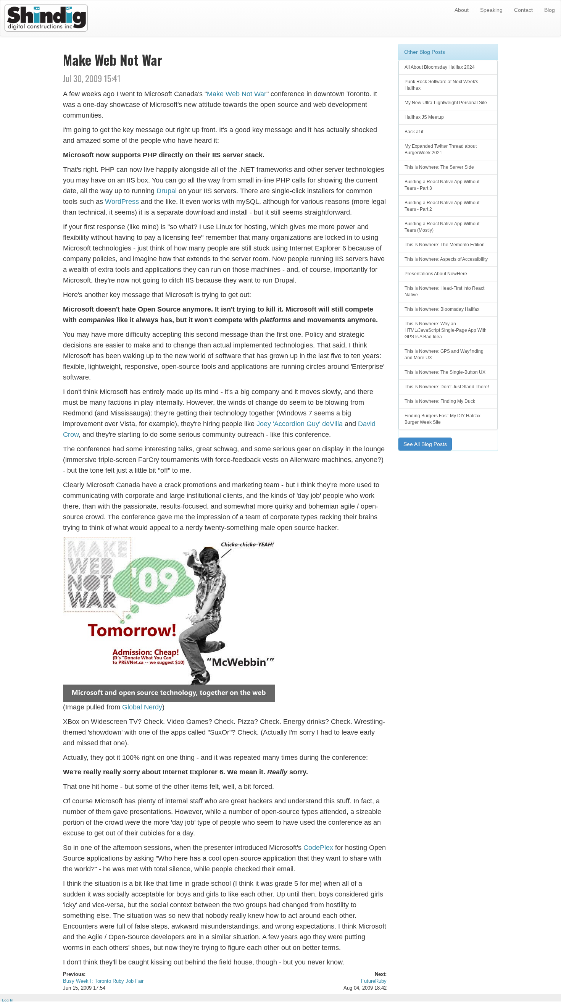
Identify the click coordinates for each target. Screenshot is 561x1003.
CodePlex (318, 847)
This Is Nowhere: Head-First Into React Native (444, 291)
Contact (523, 10)
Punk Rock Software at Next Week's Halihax (441, 85)
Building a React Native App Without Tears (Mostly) (442, 227)
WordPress (122, 201)
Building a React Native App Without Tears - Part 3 (442, 185)
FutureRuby (374, 981)
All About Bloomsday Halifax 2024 (440, 67)
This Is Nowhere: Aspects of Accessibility (446, 259)
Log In (7, 1000)
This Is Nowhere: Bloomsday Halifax (442, 309)
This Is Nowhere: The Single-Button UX (445, 372)
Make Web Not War (236, 94)
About (462, 10)
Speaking (491, 10)
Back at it (414, 131)
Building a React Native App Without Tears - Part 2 (442, 206)
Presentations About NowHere (436, 273)
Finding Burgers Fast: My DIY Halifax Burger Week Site (442, 419)
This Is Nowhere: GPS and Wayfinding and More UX (444, 354)
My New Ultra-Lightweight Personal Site (446, 102)
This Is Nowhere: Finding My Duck (440, 401)
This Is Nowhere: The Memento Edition (445, 244)
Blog (549, 10)
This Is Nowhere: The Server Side (439, 167)
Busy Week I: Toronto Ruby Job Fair (103, 981)
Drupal (166, 191)
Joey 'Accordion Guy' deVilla (299, 424)
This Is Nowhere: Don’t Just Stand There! (447, 386)
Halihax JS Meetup (424, 117)
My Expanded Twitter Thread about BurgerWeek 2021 (441, 149)
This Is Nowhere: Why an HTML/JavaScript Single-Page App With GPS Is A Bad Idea (446, 330)
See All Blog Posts (425, 444)
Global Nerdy (142, 707)
